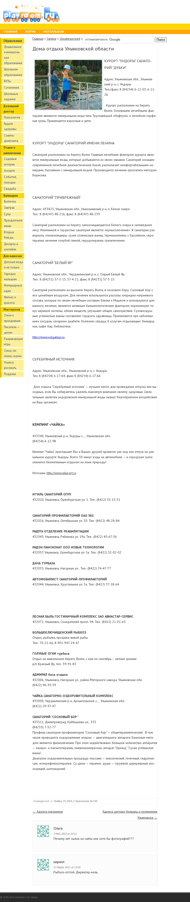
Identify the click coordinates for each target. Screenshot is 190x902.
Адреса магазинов (47, 811)
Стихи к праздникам (12, 318)
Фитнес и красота (10, 300)
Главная (10, 31)
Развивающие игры (13, 341)
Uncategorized (70, 39)
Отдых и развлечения (12, 150)
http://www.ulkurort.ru (61, 473)
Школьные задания (11, 96)
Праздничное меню (13, 223)
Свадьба (10, 189)
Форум (30, 31)
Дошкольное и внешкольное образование (13, 55)
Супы (7, 214)
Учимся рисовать (10, 365)
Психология (12, 117)
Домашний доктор (11, 108)
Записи (51, 39)
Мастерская (11, 309)
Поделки (10, 374)
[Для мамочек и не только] (30, 21)
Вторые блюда (9, 234)
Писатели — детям (11, 329)
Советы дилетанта (11, 138)
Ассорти (9, 171)
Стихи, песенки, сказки (13, 353)
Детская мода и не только (13, 264)
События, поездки (10, 179)
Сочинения (11, 88)
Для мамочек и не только (23, 897)
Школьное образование (13, 72)
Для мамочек (12, 256)
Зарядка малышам (10, 276)
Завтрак (9, 208)
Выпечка (10, 201)
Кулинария (10, 196)
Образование (12, 41)
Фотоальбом (53, 31)
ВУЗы (7, 81)
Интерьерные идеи (13, 288)
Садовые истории (10, 161)
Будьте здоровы (10, 126)
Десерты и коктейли (11, 246)
